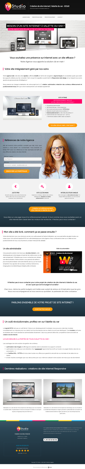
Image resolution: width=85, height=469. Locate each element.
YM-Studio (38, 462)
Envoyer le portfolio (16, 171)
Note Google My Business (22, 448)
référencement (75, 84)
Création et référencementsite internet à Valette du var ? (42, 209)
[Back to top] (81, 464)
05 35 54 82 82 (51, 440)
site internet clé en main (54, 431)
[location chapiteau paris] (62, 404)
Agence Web (26, 17)
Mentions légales (50, 462)
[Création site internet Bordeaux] (15, 12)
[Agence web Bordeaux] (22, 431)
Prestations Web (37, 17)
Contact (60, 17)
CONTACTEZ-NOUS (42, 309)
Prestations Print (50, 17)
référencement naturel (38, 217)
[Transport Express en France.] (22, 404)
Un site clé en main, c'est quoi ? (63, 125)
